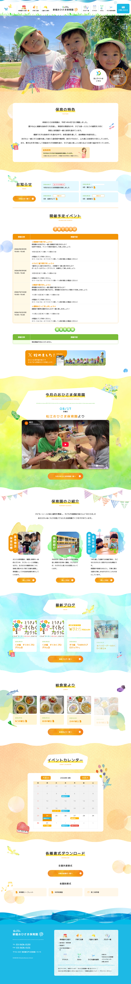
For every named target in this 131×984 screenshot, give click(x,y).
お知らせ (104, 954)
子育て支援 (35, 10)
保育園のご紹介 (22, 10)
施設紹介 (62, 945)
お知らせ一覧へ (24, 199)
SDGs (102, 10)
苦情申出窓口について (91, 971)
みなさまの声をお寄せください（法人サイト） (70, 971)
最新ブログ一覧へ (65, 659)
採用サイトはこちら (118, 77)
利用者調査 (59, 892)
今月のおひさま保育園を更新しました (56, 187)
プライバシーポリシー (106, 971)
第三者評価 (95, 892)
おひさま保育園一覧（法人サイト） (87, 968)
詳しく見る (26, 580)
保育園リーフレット (26, 892)
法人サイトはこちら (98, 79)
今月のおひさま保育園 (107, 957)
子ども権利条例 (111, 10)
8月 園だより (88, 187)
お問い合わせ (123, 10)
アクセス (94, 10)
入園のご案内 (45, 10)
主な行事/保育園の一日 (65, 949)
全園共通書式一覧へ (65, 873)
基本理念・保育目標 (65, 943)
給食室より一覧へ (65, 732)
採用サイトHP (72, 968)
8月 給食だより (49, 199)
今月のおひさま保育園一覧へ (65, 476)
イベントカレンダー (107, 959)
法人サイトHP (62, 968)
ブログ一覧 (86, 10)
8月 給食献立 (88, 199)
